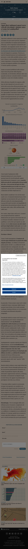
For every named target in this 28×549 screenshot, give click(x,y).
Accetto (14, 292)
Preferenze (14, 289)
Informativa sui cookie (16, 275)
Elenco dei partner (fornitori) (7, 284)
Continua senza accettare (21, 255)
